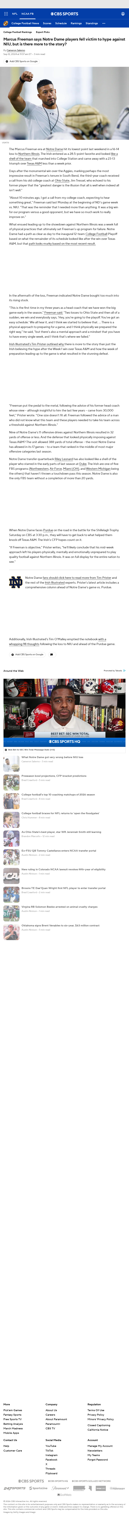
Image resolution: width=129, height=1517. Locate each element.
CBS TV (50, 1339)
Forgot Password (98, 1371)
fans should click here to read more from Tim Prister (77, 489)
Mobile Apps (11, 1344)
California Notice (98, 1341)
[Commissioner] (82, 1398)
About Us (51, 1321)
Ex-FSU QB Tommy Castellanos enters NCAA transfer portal (59, 762)
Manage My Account (100, 1357)
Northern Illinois (28, 154)
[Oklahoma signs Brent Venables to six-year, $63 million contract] (11, 843)
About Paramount (56, 1330)
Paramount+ (53, 1335)
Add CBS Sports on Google (24, 61)
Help (6, 1357)
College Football (96, 234)
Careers (50, 1326)
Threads (50, 1380)
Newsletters (95, 1362)
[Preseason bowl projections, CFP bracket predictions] (11, 694)
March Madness (13, 1339)
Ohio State (62, 181)
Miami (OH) (71, 380)
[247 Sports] (15, 1398)
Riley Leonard (64, 370)
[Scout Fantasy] (117, 1399)
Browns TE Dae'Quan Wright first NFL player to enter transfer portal (63, 799)
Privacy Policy (96, 1326)
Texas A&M (34, 163)
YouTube (51, 1357)
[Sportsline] (39, 1399)
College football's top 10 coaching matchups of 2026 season (58, 705)
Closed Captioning (99, 1336)
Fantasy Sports (12, 1326)
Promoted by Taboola (113, 582)
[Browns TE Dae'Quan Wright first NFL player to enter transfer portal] (11, 806)
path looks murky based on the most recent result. (62, 244)
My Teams (94, 1366)
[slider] (64, 648)
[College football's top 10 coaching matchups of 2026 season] (11, 712)
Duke (83, 375)
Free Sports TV (12, 1330)
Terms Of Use (96, 1321)
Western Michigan (98, 380)
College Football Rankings (17, 32)
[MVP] (101, 1398)
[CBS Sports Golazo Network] (91, 1392)
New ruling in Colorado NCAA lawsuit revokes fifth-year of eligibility (64, 780)
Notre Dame (54, 149)
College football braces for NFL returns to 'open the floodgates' (60, 724)
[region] (64, 624)
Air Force (56, 380)
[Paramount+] (60, 1398)
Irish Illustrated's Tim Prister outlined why (36, 300)
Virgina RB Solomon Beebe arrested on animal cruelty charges (59, 818)
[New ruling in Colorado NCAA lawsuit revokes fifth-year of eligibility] (11, 787)
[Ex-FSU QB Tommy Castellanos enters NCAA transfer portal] (11, 768)
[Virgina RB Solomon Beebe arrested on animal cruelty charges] (11, 825)
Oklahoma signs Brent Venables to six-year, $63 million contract (60, 836)
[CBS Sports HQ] (58, 1392)
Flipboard (51, 1384)
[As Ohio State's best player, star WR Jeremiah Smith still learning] (11, 750)
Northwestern (39, 380)
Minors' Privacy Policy (101, 1330)
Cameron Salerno (16, 50)
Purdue (48, 441)
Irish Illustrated (55, 494)
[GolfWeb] (64, 1406)
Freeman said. (53, 268)
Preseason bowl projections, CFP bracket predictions (54, 687)
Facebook (51, 1371)
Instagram (52, 1366)
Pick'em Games (12, 1321)
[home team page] (16, 493)
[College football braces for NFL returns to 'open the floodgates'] (11, 731)
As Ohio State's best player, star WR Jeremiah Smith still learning (61, 743)
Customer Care (12, 1362)
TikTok (49, 1362)
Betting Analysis (13, 1335)
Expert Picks (43, 32)
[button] (6, 13)
